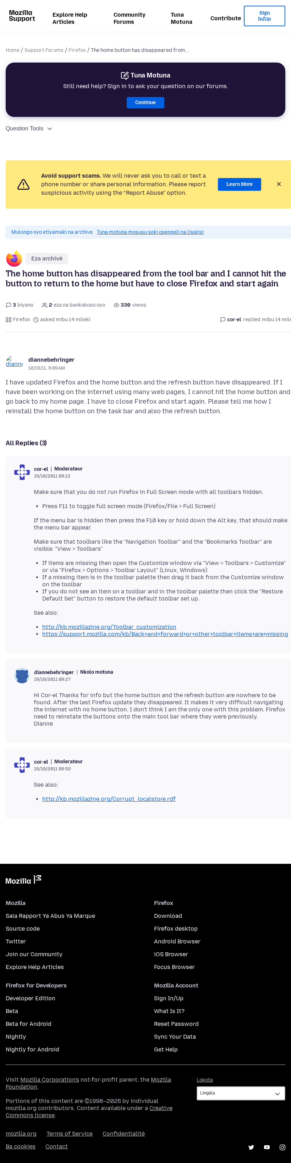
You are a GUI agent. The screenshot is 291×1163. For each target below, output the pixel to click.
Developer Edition (30, 998)
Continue (145, 102)
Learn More (239, 184)
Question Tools (24, 128)
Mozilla (23, 881)
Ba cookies (20, 1146)
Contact (56, 1146)
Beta (12, 1011)
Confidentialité (124, 1133)
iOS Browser (171, 954)
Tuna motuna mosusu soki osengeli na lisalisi (150, 232)
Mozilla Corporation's (49, 1079)
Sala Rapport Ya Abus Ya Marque (50, 915)
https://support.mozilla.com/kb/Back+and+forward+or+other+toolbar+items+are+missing (165, 634)
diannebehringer (51, 359)
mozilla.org (21, 1133)
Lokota (205, 1080)
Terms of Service (69, 1133)
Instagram (282, 1147)
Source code (23, 928)
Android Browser (177, 941)
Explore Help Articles (70, 18)
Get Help (166, 1049)
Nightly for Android (32, 1049)
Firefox (77, 50)
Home (13, 50)
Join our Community (34, 954)
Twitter (16, 941)
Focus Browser (174, 967)
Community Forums (130, 18)
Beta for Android (28, 1024)
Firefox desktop (176, 928)
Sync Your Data (175, 1036)
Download (168, 915)
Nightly (16, 1036)
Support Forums (44, 50)
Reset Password (176, 1024)
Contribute (225, 18)
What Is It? (169, 1011)
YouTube (267, 1147)
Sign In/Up (264, 16)
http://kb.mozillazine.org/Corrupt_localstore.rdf (109, 799)
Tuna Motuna (181, 18)
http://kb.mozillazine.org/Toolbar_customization (109, 627)
